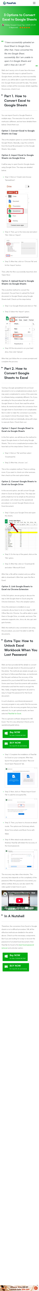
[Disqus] (19, 1007)
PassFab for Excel (14, 713)
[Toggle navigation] (34, 3)
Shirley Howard (10, 25)
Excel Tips (21, 25)
